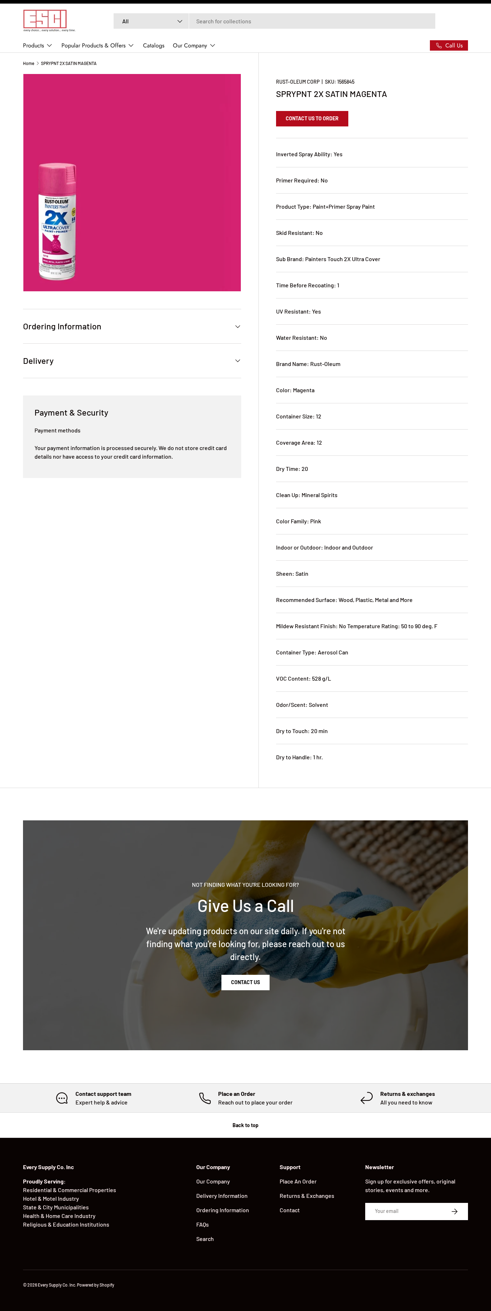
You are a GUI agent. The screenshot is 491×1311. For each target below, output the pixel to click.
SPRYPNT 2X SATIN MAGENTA (69, 63)
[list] (132, 182)
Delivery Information (222, 1195)
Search (205, 1238)
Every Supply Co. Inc (56, 1284)
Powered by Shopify (95, 1284)
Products (33, 45)
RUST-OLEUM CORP (298, 82)
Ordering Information (222, 1209)
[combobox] (274, 21)
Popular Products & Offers (93, 45)
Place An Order (298, 1181)
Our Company (190, 45)
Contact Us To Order (312, 118)
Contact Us (245, 982)
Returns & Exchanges (307, 1195)
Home (28, 63)
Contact (290, 1209)
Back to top (245, 1125)
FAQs (202, 1224)
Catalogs (153, 45)
